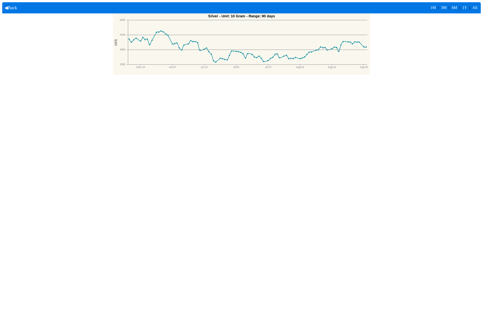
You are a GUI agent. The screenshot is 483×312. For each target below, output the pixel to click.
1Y (464, 8)
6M (454, 8)
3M (443, 8)
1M (433, 8)
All (474, 8)
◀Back (9, 7)
